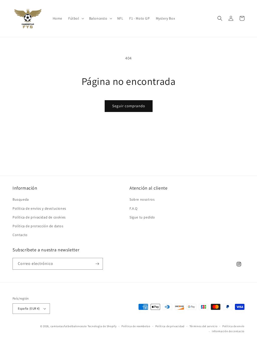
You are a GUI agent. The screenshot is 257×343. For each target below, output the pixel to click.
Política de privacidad (169, 326)
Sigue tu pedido (142, 217)
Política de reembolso (135, 326)
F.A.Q (134, 208)
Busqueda (21, 199)
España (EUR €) (29, 308)
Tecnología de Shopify (102, 326)
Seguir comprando (128, 105)
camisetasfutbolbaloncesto (68, 326)
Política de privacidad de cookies (39, 217)
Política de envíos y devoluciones (39, 208)
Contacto (20, 235)
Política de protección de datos (38, 226)
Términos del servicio (203, 326)
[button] (75, 18)
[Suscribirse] (97, 264)
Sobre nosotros (142, 199)
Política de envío (233, 326)
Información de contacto (228, 331)
